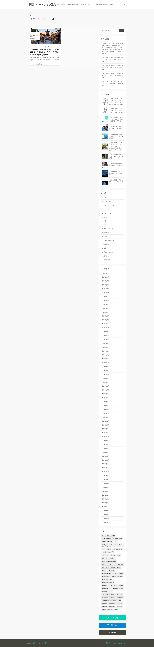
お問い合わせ (114, 625)
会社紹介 (106, 232)
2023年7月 (106, 417)
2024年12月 (106, 351)
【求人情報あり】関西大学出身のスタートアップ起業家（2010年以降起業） (112, 67)
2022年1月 (106, 487)
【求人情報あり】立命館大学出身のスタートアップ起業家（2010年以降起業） (112, 83)
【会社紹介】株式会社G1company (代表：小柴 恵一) (116, 182)
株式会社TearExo (107, 579)
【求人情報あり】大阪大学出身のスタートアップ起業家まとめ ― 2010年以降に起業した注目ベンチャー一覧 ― (116, 146)
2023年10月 (106, 405)
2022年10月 (106, 452)
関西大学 (104, 607)
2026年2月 (106, 296)
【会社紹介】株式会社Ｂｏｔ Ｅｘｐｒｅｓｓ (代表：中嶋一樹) (116, 156)
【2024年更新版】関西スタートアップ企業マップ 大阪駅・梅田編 (116, 110)
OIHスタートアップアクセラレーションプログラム (112, 545)
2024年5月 (106, 378)
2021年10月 (106, 499)
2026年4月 (106, 289)
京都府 (119, 555)
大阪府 (104, 570)
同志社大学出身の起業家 (109, 561)
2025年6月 (106, 328)
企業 (104, 225)
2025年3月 (106, 339)
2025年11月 (106, 308)
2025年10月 (106, 312)
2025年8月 (106, 320)
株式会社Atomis (106, 573)
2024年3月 (106, 386)
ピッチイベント (108, 213)
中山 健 (104, 552)
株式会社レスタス (107, 591)
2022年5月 (106, 472)
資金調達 (39, 64)
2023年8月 (106, 413)
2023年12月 (106, 398)
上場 (104, 221)
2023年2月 (106, 437)
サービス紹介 (107, 201)
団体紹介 (106, 236)
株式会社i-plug (106, 576)
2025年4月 (106, 335)
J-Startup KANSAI (106, 538)
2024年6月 (106, 374)
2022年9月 (106, 456)
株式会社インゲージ (108, 582)
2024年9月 (106, 363)
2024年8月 (106, 366)
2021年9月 (106, 503)
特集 (104, 248)
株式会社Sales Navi (117, 576)
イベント (106, 197)
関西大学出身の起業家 (115, 607)
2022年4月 (106, 475)
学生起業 (106, 244)
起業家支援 (106, 260)
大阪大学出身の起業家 (108, 567)
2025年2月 (106, 343)
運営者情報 (112, 632)
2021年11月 (106, 495)
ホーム (32, 16)
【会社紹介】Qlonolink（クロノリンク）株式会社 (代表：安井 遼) (116, 119)
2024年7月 (106, 370)
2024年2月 (106, 390)
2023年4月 (106, 429)
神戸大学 (119, 594)
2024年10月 (106, 359)
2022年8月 (106, 460)
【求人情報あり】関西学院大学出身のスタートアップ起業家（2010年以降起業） (112, 59)
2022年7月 (106, 464)
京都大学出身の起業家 (108, 555)
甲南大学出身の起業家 (108, 594)
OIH (116, 541)
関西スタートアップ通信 (40, 643)
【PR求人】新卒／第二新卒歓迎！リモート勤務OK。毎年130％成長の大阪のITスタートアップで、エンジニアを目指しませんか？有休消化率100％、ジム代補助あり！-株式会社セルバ (112, 48)
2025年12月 (106, 304)
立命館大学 (120, 597)
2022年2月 (106, 483)
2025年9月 (106, 316)
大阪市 (119, 567)
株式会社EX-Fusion (117, 573)
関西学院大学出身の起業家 (110, 610)
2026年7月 (106, 277)
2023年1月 (106, 440)
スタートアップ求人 (109, 205)
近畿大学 (104, 604)
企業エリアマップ (108, 228)
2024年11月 (106, 355)
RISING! (108, 549)
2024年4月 (106, 382)
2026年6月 (106, 281)
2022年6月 (106, 468)
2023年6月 (106, 421)
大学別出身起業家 (108, 240)
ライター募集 (114, 618)
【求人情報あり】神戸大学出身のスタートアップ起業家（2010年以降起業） (112, 75)
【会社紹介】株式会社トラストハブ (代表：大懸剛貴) (116, 136)
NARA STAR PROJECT (108, 541)
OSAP (103, 549)
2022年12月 (106, 444)
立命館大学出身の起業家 (109, 601)
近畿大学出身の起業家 (115, 604)
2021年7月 (106, 510)
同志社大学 (112, 558)
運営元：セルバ (111, 643)
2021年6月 (106, 514)
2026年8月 (106, 273)
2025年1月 (106, 347)
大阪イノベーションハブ (109, 564)
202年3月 (105, 522)
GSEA (113, 535)
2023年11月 (106, 401)
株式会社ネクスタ (118, 588)
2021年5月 (106, 518)
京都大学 (110, 552)
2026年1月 (106, 300)
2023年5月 (106, 425)
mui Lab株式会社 (118, 538)
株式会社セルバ (106, 588)
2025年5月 (106, 331)
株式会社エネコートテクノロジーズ (112, 585)
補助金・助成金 (108, 252)
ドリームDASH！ (117, 549)
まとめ (105, 217)
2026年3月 (106, 293)
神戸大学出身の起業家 (108, 597)
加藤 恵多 (104, 558)
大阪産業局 (110, 570)
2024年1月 (106, 394)
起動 (119, 601)
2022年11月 (106, 448)
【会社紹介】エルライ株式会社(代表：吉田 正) (116, 173)
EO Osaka (107, 535)
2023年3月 (106, 433)
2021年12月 (106, 491)
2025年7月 (106, 324)
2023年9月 (106, 409)
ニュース (33, 64)
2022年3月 (106, 479)
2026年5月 (106, 285)
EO (102, 535)
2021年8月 (106, 507)
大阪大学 (120, 564)
